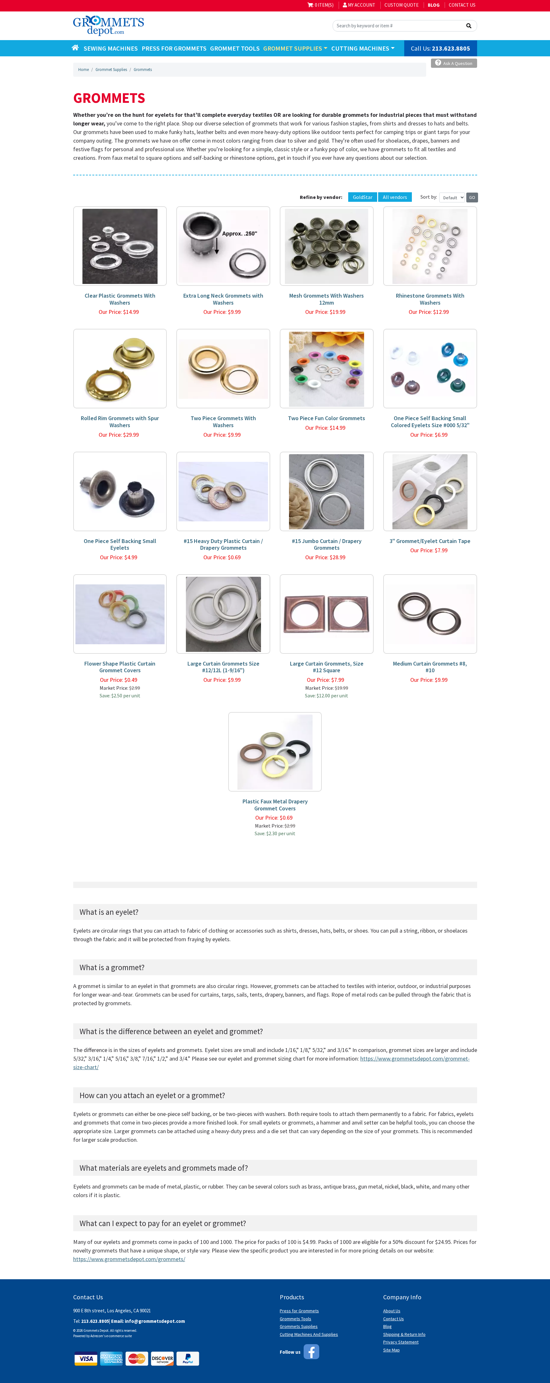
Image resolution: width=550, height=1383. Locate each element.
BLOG (434, 5)
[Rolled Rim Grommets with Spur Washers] (120, 368)
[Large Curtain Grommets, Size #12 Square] (326, 613)
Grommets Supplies (299, 1326)
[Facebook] (311, 1351)
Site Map (391, 1350)
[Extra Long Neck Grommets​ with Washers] (223, 246)
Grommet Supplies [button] (292, 48)
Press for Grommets (299, 1311)
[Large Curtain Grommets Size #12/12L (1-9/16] (223, 613)
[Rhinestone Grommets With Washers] (430, 246)
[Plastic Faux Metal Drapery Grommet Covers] (275, 751)
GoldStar (362, 197)
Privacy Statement (401, 1342)
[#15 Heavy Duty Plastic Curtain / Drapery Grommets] (223, 491)
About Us (391, 1311)
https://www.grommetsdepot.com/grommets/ (129, 1259)
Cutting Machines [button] (360, 48)
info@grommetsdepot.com (155, 1321)
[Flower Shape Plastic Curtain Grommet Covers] (120, 613)
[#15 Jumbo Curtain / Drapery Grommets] (326, 491)
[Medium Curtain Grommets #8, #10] (430, 613)
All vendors (395, 197)
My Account (361, 5)
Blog (387, 1326)
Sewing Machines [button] (111, 48)
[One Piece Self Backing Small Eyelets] (120, 491)
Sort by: (428, 197)
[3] (430, 491)
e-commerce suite (119, 1336)
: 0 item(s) (323, 5)
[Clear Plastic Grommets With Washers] (120, 246)
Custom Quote (401, 5)
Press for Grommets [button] (174, 48)
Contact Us (462, 5)
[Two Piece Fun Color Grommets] (326, 368)
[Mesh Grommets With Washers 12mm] (326, 246)
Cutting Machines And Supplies (309, 1334)
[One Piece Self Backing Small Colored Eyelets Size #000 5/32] (430, 368)
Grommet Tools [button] (235, 48)
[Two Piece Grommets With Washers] (223, 368)
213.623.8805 (451, 48)
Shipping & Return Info (404, 1334)
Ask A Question (457, 63)
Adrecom (96, 1336)
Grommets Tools (295, 1319)
